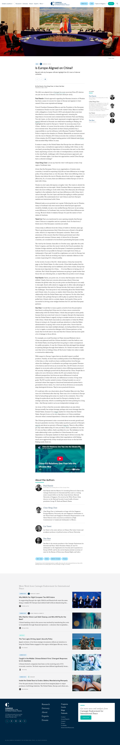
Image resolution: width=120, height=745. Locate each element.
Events (63, 707)
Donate (111, 3)
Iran (92, 3)
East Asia (39, 558)
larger (56, 412)
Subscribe (86, 717)
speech (37, 121)
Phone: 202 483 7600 (11, 717)
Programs (64, 704)
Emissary (25, 3)
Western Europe (55, 558)
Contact (63, 717)
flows (82, 138)
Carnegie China (46, 64)
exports (37, 425)
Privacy (63, 723)
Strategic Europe (35, 593)
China (46, 558)
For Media (64, 725)
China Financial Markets (37, 613)
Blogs (63, 710)
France (65, 558)
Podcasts (64, 713)
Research (19, 3)
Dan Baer (61, 86)
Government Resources (67, 727)
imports (66, 425)
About (31, 3)
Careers (63, 721)
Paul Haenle (40, 86)
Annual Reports (65, 719)
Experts (36, 3)
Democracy (84, 3)
